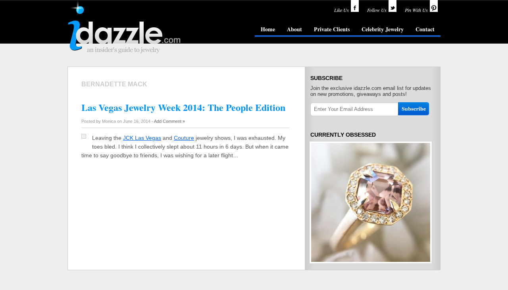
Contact (425, 29)
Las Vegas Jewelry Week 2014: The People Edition (183, 107)
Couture (184, 138)
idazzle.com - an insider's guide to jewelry (124, 27)
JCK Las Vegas (142, 138)
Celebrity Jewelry (383, 29)
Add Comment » (169, 121)
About (294, 29)
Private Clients (332, 29)
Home (268, 29)
